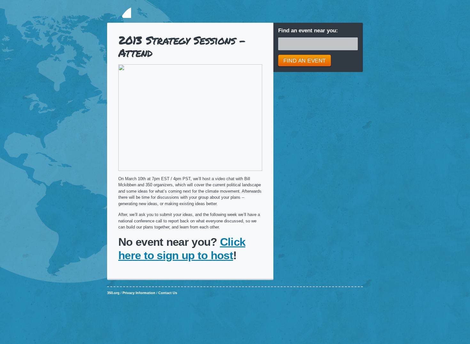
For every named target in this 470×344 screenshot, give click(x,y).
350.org (119, 12)
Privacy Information (138, 293)
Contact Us (167, 293)
